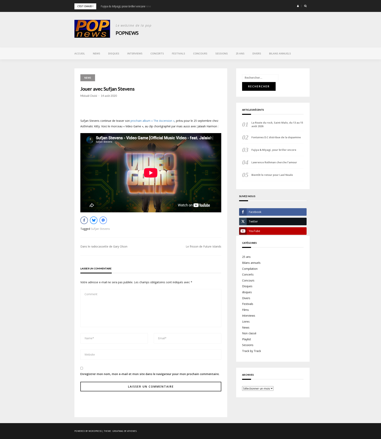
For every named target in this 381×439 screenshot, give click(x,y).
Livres (246, 321)
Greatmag (118, 431)
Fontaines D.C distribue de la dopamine (276, 137)
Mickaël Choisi (88, 95)
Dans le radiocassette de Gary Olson (103, 246)
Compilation (250, 269)
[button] (298, 6)
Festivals (178, 53)
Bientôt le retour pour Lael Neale (272, 175)
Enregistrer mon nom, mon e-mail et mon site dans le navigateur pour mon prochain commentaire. (149, 374)
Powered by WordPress (88, 431)
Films (245, 310)
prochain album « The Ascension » (152, 121)
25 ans (240, 53)
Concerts (157, 53)
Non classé (249, 333)
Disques (113, 53)
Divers (256, 53)
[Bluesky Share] (93, 220)
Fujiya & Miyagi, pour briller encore (123, 6)
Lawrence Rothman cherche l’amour (274, 162)
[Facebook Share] (84, 220)
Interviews (134, 53)
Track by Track (251, 351)
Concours (200, 53)
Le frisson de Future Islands (203, 246)
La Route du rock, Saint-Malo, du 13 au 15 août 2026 (277, 124)
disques (247, 292)
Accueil (79, 53)
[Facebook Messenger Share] (103, 220)
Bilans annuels (280, 53)
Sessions (221, 53)
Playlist (246, 339)
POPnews (127, 33)
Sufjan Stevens (100, 229)
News (96, 53)
